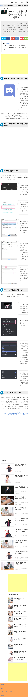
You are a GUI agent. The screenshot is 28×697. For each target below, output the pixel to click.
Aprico (2, 684)
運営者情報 (3, 695)
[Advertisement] (17, 583)
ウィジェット (3, 688)
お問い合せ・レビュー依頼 (6, 691)
